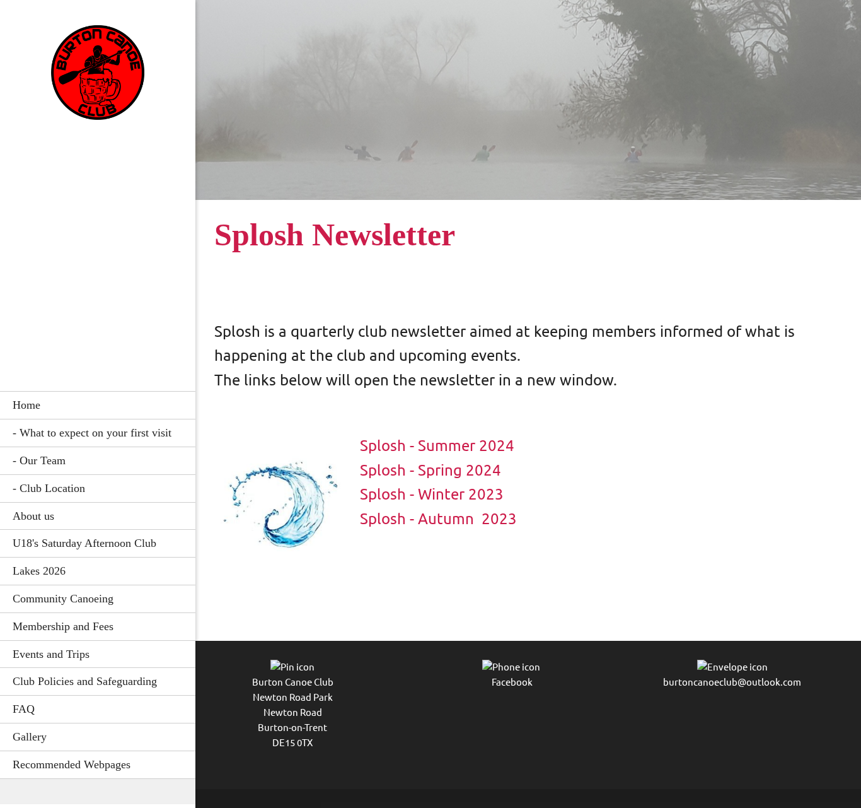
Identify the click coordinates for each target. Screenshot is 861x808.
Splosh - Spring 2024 (430, 470)
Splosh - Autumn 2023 (438, 518)
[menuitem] (97, 405)
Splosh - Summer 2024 (437, 445)
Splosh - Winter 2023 (432, 494)
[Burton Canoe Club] (97, 76)
